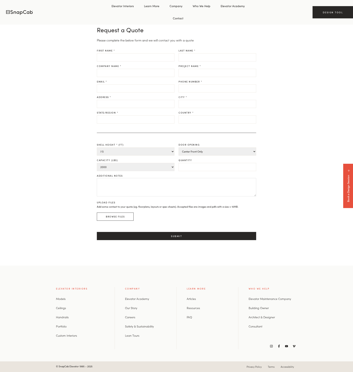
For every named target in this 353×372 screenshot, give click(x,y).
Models (61, 299)
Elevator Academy (233, 6)
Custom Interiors (66, 335)
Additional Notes (110, 175)
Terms (271, 366)
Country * (186, 112)
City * (183, 97)
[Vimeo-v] (294, 346)
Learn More (151, 6)
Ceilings (61, 308)
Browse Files (115, 216)
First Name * (106, 50)
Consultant (255, 326)
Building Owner (259, 308)
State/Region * (107, 112)
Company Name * (109, 66)
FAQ (189, 317)
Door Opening (189, 144)
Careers (130, 317)
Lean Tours (132, 335)
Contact (178, 18)
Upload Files (167, 209)
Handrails (62, 317)
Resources (193, 308)
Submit (176, 236)
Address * (104, 97)
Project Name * (190, 66)
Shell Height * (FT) (110, 144)
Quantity (185, 160)
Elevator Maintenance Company (270, 299)
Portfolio (61, 326)
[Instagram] (271, 346)
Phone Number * (190, 81)
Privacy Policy (254, 366)
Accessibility (287, 366)
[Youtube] (286, 346)
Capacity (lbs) (107, 160)
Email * (102, 81)
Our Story (131, 308)
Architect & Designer (262, 317)
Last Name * (187, 50)
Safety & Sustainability (139, 326)
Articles (191, 299)
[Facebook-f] (279, 346)
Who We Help (201, 6)
